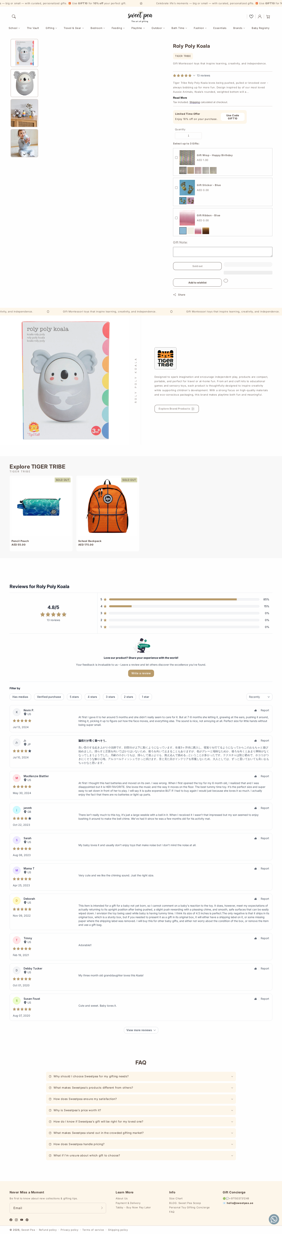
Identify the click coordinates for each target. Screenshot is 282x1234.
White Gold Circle (213, 170)
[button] (14, 16)
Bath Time (178, 27)
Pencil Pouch (20, 540)
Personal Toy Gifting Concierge (189, 1207)
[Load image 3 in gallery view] (24, 113)
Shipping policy (118, 1229)
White (190, 230)
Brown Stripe (190, 170)
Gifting (50, 27)
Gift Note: (180, 242)
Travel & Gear (72, 27)
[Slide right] (24, 154)
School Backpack (90, 540)
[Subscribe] (102, 1208)
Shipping (195, 102)
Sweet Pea (28, 1229)
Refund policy (48, 1229)
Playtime (136, 27)
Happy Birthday (183, 170)
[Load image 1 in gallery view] (24, 53)
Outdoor (157, 27)
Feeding (117, 27)
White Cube (205, 170)
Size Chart (176, 1198)
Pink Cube (198, 170)
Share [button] (182, 294)
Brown (205, 230)
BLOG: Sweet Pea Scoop (185, 1203)
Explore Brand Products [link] (174, 408)
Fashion (199, 27)
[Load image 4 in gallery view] (24, 143)
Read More (180, 97)
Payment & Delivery (128, 1203)
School (13, 27)
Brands (237, 27)
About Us (122, 1198)
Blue (183, 200)
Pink (190, 200)
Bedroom (96, 27)
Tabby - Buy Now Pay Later (133, 1207)
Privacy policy (69, 1229)
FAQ (172, 1211)
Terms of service (93, 1229)
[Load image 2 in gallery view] (24, 83)
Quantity (180, 129)
